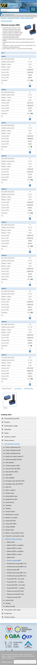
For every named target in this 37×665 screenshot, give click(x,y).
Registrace (33, 1)
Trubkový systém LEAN (12, 465)
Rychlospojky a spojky (11, 426)
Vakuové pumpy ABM (6, 21)
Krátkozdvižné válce (11, 496)
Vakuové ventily (10, 606)
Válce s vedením (10, 490)
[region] (18, 658)
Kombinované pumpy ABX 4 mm (16, 576)
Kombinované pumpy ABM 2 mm (17, 563)
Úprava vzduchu (9, 440)
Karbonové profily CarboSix (14, 459)
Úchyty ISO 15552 (11, 524)
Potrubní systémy (9, 617)
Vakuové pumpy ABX (13, 569)
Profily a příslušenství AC (13, 447)
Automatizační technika (13, 18)
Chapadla (8, 505)
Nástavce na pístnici (12, 517)
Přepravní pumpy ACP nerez (15, 594)
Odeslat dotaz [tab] (29, 388)
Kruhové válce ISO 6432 (13, 468)
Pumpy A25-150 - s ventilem (15, 582)
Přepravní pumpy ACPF (14, 597)
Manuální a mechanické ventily (15, 536)
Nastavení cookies (6, 662)
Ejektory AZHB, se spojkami (15, 551)
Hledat (25, 10)
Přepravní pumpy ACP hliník (15, 591)
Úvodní (4, 18)
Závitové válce (10, 493)
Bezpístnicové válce (11, 499)
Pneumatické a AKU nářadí (12, 610)
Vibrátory (8, 508)
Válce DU (8, 487)
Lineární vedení (10, 511)
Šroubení (7, 422)
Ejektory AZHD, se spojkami (15, 545)
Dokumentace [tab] (18, 388)
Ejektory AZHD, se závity (14, 548)
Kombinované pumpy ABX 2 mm (16, 572)
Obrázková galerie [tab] (7, 388)
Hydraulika (7, 429)
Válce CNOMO (10, 478)
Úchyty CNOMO (10, 527)
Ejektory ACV (11, 557)
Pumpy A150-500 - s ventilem (16, 588)
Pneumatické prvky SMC (11, 418)
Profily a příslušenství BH (13, 450)
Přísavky (8, 603)
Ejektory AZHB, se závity (14, 554)
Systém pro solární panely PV (14, 456)
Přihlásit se (24, 1)
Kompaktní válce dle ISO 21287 (15, 481)
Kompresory (8, 613)
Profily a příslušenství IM (13, 453)
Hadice (6, 433)
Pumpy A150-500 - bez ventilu (16, 585)
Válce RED (9, 475)
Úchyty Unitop (10, 530)
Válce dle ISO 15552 (12, 471)
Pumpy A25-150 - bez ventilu (15, 579)
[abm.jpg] (10, 400)
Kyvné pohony (10, 502)
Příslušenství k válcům (12, 514)
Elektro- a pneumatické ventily (15, 533)
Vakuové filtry (9, 600)
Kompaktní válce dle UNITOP (14, 484)
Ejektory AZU (11, 542)
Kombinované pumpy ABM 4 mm (17, 566)
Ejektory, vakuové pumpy (26, 18)
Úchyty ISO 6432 (11, 520)
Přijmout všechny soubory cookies (25, 662)
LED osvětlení (10, 462)
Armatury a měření (10, 436)
